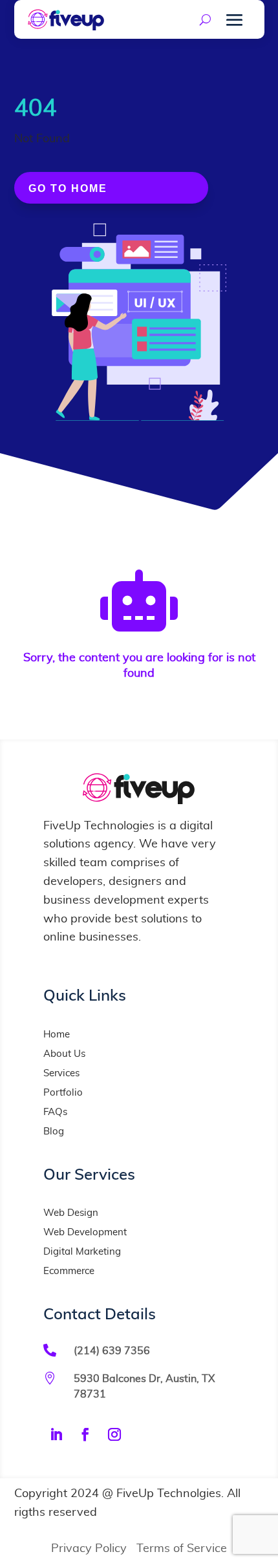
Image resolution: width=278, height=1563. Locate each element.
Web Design (70, 1213)
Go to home (67, 188)
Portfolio (63, 1093)
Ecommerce (68, 1271)
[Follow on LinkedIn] (56, 1434)
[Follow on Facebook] (85, 1434)
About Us (64, 1054)
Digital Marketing (82, 1252)
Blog (53, 1131)
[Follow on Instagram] (114, 1434)
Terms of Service (181, 1549)
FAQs (55, 1112)
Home (56, 1034)
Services (61, 1073)
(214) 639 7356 (112, 1351)
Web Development (85, 1232)
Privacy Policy (89, 1549)
